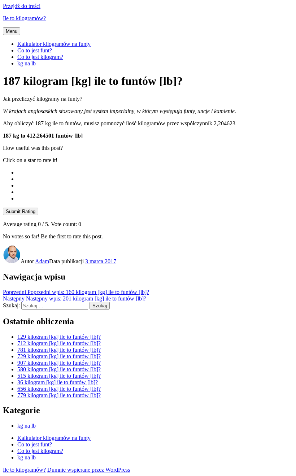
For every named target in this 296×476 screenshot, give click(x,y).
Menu (11, 31)
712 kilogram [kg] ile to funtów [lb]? (59, 343)
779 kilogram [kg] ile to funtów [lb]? (59, 395)
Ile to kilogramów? (24, 18)
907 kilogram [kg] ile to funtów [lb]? (59, 363)
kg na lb (26, 63)
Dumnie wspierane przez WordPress (88, 470)
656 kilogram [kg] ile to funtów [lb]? (59, 389)
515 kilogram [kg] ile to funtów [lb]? (59, 376)
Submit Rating (20, 211)
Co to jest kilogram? (40, 57)
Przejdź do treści (21, 6)
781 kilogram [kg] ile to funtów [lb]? (59, 350)
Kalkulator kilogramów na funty (54, 44)
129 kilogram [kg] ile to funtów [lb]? (59, 337)
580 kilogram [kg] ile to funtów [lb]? (59, 369)
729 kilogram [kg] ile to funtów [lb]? (59, 356)
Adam (42, 261)
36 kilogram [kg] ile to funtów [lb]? (57, 382)
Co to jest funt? (34, 50)
